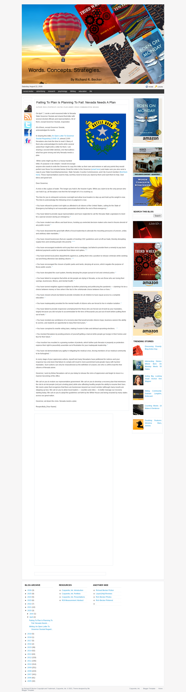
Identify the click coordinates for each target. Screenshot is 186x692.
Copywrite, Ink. (134, 688)
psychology (62, 91)
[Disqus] (73, 451)
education (83, 91)
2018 (29, 637)
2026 (29, 590)
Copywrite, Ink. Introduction (72, 590)
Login (160, 87)
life (91, 91)
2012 (29, 658)
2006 (29, 678)
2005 (29, 681)
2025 (29, 594)
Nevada (96, 107)
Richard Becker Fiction (105, 590)
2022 (29, 604)
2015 (29, 647)
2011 (29, 661)
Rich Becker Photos (103, 597)
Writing (73, 91)
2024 (29, 597)
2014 (29, 651)
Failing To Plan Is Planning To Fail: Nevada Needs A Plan (76, 102)
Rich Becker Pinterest (104, 600)
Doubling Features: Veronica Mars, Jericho (153, 423)
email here (96, 169)
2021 (29, 607)
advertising (40, 91)
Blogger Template (28, 690)
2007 (29, 674)
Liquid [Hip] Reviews (104, 594)
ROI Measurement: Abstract (72, 600)
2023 (29, 600)
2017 (29, 641)
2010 (29, 664)
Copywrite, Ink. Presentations (73, 597)
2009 (29, 668)
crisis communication (83, 107)
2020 (29, 611)
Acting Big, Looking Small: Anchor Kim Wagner (153, 378)
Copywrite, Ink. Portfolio (71, 594)
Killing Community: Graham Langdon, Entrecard (153, 393)
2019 (29, 634)
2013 (29, 654)
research (51, 91)
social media (28, 91)
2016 (29, 644)
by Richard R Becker (29, 688)
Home (151, 87)
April (31, 617)
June (31, 614)
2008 (29, 671)
